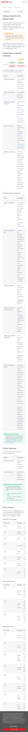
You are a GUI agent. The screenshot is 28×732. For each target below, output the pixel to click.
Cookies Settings (13, 726)
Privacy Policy (22, 722)
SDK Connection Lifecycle (14, 442)
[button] (14, 11)
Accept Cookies (14, 729)
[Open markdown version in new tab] (21, 11)
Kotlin (9, 7)
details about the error (20, 134)
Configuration (20, 226)
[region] (14, 721)
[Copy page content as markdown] (18, 11)
